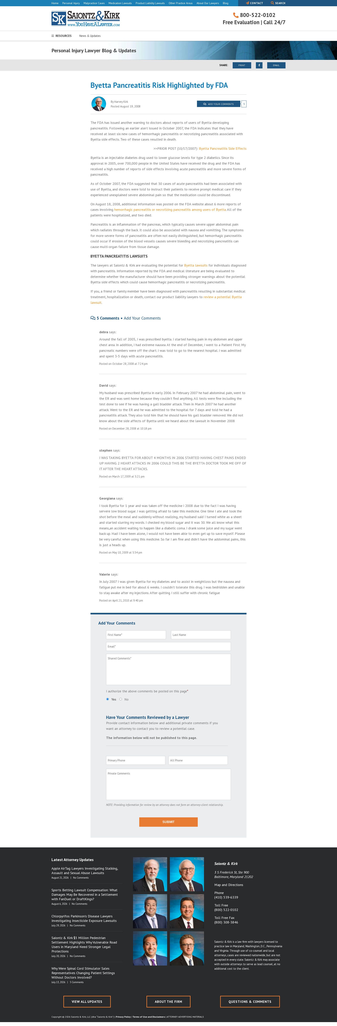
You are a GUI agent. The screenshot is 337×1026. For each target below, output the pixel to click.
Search (280, 3)
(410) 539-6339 (226, 897)
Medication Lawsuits (120, 3)
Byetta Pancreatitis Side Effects (223, 148)
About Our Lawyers (208, 3)
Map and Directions (228, 884)
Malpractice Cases (94, 3)
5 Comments (77, 982)
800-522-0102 (257, 15)
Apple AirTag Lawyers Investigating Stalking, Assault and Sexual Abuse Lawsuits (84, 870)
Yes (113, 699)
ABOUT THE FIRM (168, 1001)
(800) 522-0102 (226, 909)
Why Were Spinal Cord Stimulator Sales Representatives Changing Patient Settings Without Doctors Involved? (83, 973)
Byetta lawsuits (196, 265)
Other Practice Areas (181, 3)
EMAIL (276, 65)
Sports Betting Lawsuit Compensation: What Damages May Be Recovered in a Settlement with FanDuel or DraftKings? (84, 894)
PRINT (242, 65)
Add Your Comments (142, 318)
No (126, 699)
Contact (256, 3)
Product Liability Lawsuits (150, 3)
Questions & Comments (250, 1001)
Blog (225, 3)
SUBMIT (168, 822)
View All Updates (87, 1001)
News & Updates (90, 36)
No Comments (81, 877)
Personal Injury (71, 3)
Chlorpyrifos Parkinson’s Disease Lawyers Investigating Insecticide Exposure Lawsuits (84, 918)
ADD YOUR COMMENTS (220, 103)
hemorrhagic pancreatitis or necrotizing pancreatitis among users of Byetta (170, 209)
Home (55, 3)
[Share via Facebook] (259, 65)
